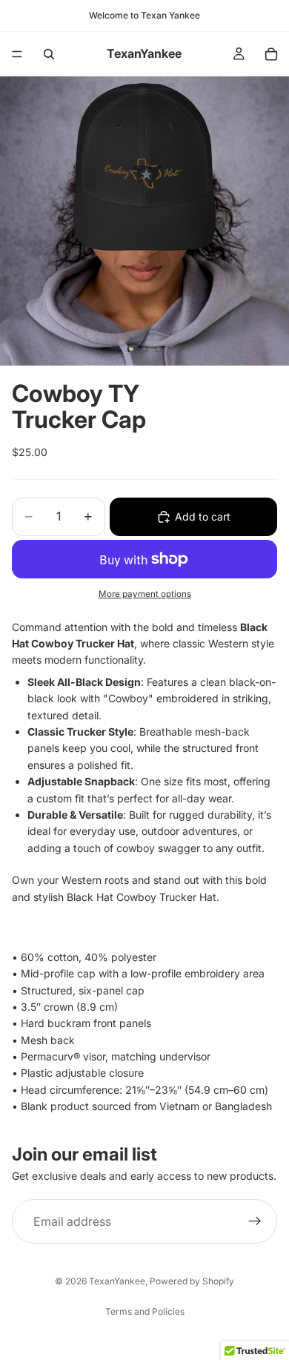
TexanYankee (117, 1281)
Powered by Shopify (192, 1281)
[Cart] (271, 54)
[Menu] (17, 54)
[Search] (49, 54)
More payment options (145, 594)
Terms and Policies (145, 1311)
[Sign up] (254, 1221)
